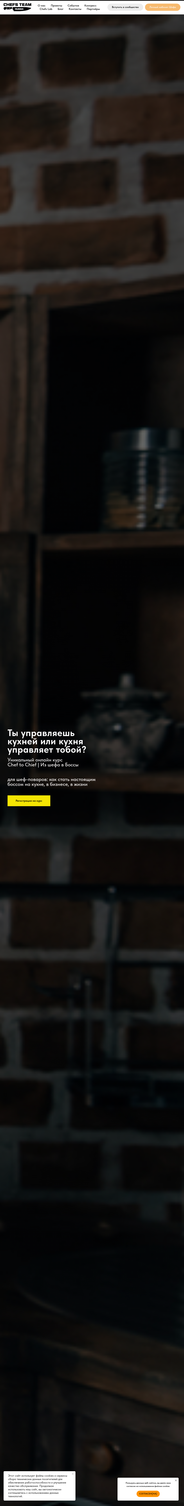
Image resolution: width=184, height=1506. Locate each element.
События (73, 5)
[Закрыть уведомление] (73, 1474)
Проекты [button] (56, 5)
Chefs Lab (46, 9)
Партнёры (93, 9)
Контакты (75, 9)
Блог (60, 9)
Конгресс (90, 5)
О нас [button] (41, 5)
